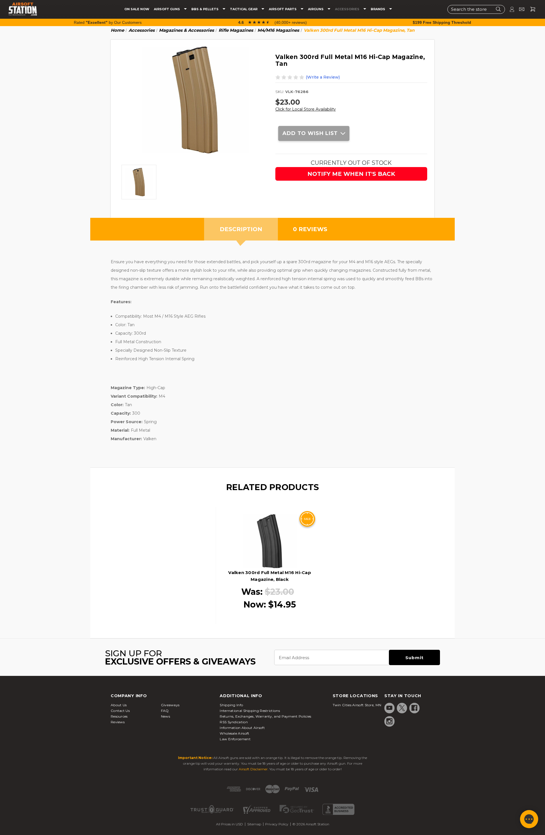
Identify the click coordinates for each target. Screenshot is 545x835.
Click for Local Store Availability (305, 109)
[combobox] (476, 9)
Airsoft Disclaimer (253, 769)
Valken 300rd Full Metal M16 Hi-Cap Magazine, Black (269, 576)
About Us (119, 705)
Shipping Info (231, 705)
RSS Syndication (234, 722)
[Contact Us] (519, 9)
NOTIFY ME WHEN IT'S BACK (351, 173)
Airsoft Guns (167, 9)
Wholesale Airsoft (234, 733)
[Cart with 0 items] (530, 9)
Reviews (118, 722)
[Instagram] (389, 721)
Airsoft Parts (283, 9)
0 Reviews (310, 229)
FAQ (165, 711)
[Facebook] (414, 708)
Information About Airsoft (242, 728)
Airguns (316, 9)
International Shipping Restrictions (250, 711)
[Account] (509, 9)
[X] (402, 708)
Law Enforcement (235, 739)
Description (241, 229)
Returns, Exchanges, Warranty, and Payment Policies (265, 716)
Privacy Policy (276, 824)
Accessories (347, 9)
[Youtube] (389, 708)
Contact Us (120, 711)
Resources (119, 716)
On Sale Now (136, 9)
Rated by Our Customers (108, 22)
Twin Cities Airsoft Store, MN (357, 705)
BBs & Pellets (205, 9)
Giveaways (170, 705)
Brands (378, 9)
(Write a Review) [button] (323, 77)
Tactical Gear (244, 9)
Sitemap (254, 824)
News (165, 716)
